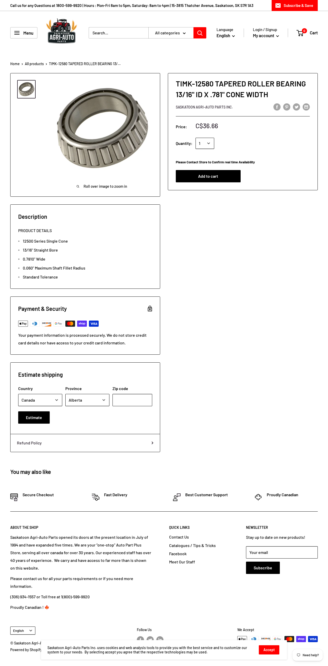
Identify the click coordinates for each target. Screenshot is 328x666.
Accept (269, 650)
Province (73, 388)
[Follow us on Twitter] (150, 639)
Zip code (120, 388)
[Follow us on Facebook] (140, 639)
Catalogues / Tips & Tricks (192, 545)
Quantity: (184, 143)
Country (25, 388)
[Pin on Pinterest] (286, 107)
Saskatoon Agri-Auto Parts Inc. (204, 107)
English (18, 630)
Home (15, 64)
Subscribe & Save (298, 5)
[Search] (199, 32)
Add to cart (208, 176)
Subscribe (263, 567)
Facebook (178, 553)
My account (264, 35)
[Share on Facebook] (277, 107)
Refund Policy (29, 442)
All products (34, 64)
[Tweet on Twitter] (296, 107)
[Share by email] (306, 107)
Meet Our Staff (182, 561)
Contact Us (179, 536)
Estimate (34, 417)
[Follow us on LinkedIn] (159, 639)
